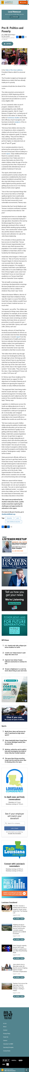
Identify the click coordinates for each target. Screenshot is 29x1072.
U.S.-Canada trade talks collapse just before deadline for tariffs (15, 646)
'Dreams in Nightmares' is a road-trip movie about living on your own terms (16, 670)
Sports (4, 726)
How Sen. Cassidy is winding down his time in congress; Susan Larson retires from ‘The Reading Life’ (20, 909)
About (4, 1026)
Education (9, 518)
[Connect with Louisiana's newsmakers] (14, 850)
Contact (5, 1030)
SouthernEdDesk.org (8, 514)
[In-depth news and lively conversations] (14, 780)
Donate (24, 2)
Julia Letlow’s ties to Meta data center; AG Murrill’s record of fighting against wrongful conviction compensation (20, 968)
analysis (17, 122)
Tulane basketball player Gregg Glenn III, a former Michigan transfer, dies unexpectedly (16, 742)
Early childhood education (13, 521)
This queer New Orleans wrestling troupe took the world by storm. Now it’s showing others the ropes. (15, 760)
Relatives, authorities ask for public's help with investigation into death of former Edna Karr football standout (16, 751)
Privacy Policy (6, 1033)
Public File (5, 1037)
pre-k (18, 518)
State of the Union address (13, 70)
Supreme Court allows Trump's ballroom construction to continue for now (16, 661)
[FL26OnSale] (14, 571)
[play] (2, 1070)
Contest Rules (6, 1051)
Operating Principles (8, 1047)
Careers (5, 1040)
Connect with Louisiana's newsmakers (14, 865)
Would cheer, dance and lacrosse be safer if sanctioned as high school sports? (15, 733)
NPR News (5, 640)
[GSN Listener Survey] (14, 600)
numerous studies (13, 117)
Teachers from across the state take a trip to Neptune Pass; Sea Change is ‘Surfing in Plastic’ (20, 987)
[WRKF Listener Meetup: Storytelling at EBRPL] (14, 544)
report (8, 154)
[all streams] (27, 1070)
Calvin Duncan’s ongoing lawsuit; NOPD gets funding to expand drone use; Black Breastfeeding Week (20, 949)
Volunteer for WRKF (8, 1044)
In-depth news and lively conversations (14, 798)
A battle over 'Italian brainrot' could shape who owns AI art (15, 653)
